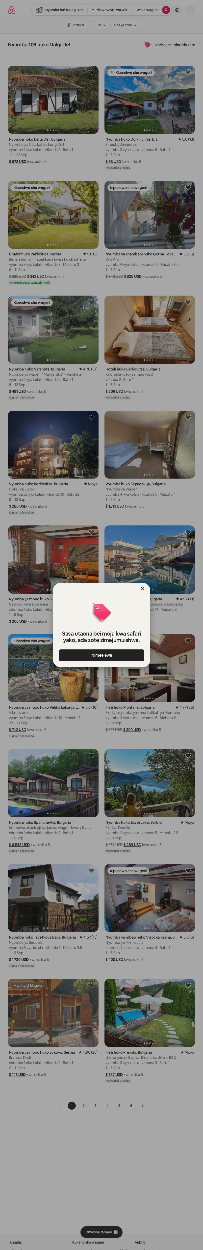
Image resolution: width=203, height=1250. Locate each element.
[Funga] (142, 588)
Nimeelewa (101, 655)
